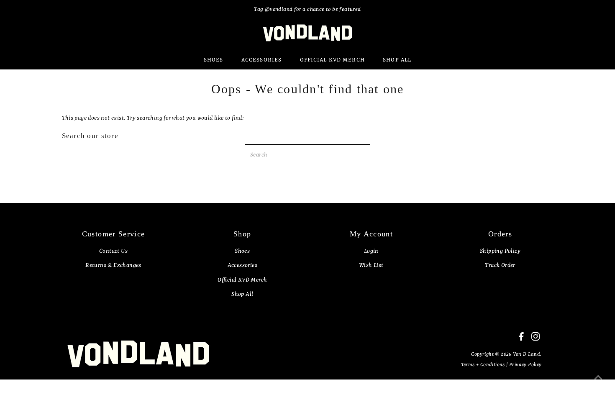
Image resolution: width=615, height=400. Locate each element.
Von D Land (526, 354)
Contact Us (113, 251)
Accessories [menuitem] (261, 60)
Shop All (242, 294)
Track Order (500, 265)
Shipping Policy (500, 251)
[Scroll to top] (598, 383)
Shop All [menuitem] (397, 60)
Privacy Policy (525, 365)
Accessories (242, 265)
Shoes (242, 251)
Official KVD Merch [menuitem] (332, 60)
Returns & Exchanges (113, 265)
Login (371, 251)
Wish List (371, 265)
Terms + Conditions (484, 365)
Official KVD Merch (242, 280)
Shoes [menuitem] (213, 60)
